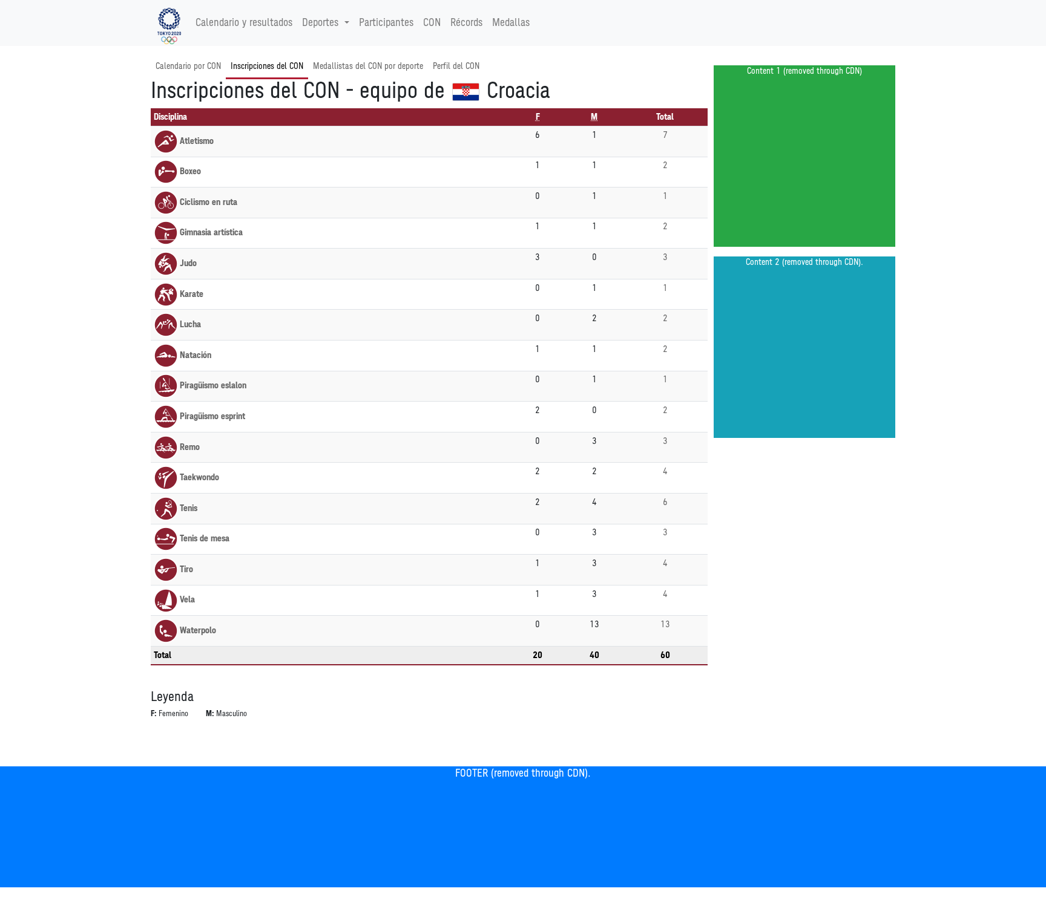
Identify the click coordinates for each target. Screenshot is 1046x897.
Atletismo (197, 141)
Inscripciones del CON (267, 66)
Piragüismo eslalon (213, 386)
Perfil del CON (456, 66)
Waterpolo (198, 630)
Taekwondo (199, 477)
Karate (191, 294)
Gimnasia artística (211, 232)
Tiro (186, 569)
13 (665, 624)
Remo (190, 447)
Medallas (511, 23)
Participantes (386, 23)
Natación (195, 355)
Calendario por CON (188, 66)
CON (432, 23)
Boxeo (190, 171)
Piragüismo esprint (212, 416)
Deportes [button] (320, 23)
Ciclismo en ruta (208, 202)
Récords (466, 23)
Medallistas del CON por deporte (368, 66)
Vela (187, 600)
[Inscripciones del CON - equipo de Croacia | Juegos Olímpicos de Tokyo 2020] (169, 23)
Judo (188, 263)
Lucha (190, 324)
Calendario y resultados (244, 23)
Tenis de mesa (204, 539)
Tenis (188, 508)
